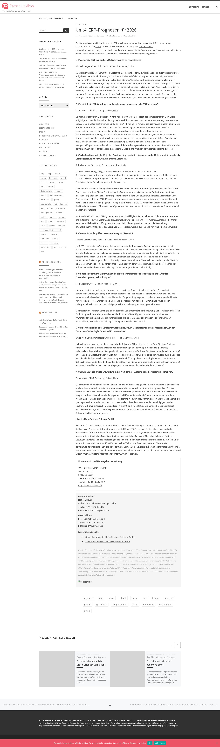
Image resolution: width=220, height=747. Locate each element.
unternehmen (60, 247)
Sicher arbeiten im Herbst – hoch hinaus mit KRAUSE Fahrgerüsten (51, 85)
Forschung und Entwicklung (53, 136)
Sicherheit (44, 151)
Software (53, 234)
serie (43, 226)
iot (55, 204)
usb (42, 251)
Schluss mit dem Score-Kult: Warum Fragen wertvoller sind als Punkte (52, 66)
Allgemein (48, 18)
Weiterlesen (160, 743)
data (43, 187)
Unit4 (98, 46)
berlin (43, 178)
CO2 (43, 182)
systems (54, 243)
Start (41, 18)
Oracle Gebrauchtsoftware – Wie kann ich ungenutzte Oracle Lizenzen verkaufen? (91, 661)
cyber (60, 182)
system (44, 243)
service (61, 226)
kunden (63, 204)
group (56, 200)
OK (150, 743)
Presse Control (51, 262)
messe (59, 213)
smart (43, 234)
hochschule (46, 204)
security (60, 221)
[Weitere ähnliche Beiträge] (178, 645)
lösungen (60, 208)
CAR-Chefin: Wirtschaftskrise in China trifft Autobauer (53, 321)
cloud (63, 178)
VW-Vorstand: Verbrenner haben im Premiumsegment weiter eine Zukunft (53, 335)
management (47, 213)
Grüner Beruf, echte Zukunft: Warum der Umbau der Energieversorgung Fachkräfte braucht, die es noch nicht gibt (53, 286)
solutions (45, 239)
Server (52, 226)
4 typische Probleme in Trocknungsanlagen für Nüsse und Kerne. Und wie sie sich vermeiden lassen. (52, 76)
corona (51, 182)
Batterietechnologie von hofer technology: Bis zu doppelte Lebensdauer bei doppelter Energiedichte (51, 274)
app (49, 174)
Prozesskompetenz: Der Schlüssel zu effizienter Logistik (53, 328)
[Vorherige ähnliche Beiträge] (172, 645)
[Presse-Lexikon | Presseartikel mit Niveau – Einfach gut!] (18, 5)
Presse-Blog (49, 312)
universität (45, 247)
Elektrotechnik (46, 128)
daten (50, 187)
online (53, 217)
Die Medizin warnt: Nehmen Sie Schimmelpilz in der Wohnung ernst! (161, 661)
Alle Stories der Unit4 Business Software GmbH (107, 541)
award (57, 174)
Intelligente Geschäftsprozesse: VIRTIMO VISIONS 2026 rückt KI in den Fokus (53, 52)
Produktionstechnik (49, 144)
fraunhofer (45, 200)
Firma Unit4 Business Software (91, 36)
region (51, 221)
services (44, 230)
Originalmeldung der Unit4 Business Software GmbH (110, 537)
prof (42, 221)
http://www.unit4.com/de (90, 485)
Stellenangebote (47, 155)
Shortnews (44, 148)
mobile (44, 217)
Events (42, 132)
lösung (50, 208)
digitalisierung (56, 195)
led (42, 208)
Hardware (44, 140)
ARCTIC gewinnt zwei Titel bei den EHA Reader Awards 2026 (53, 60)
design (59, 191)
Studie (55, 239)
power (62, 217)
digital (43, 195)
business (53, 178)
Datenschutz (46, 191)
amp (43, 174)
